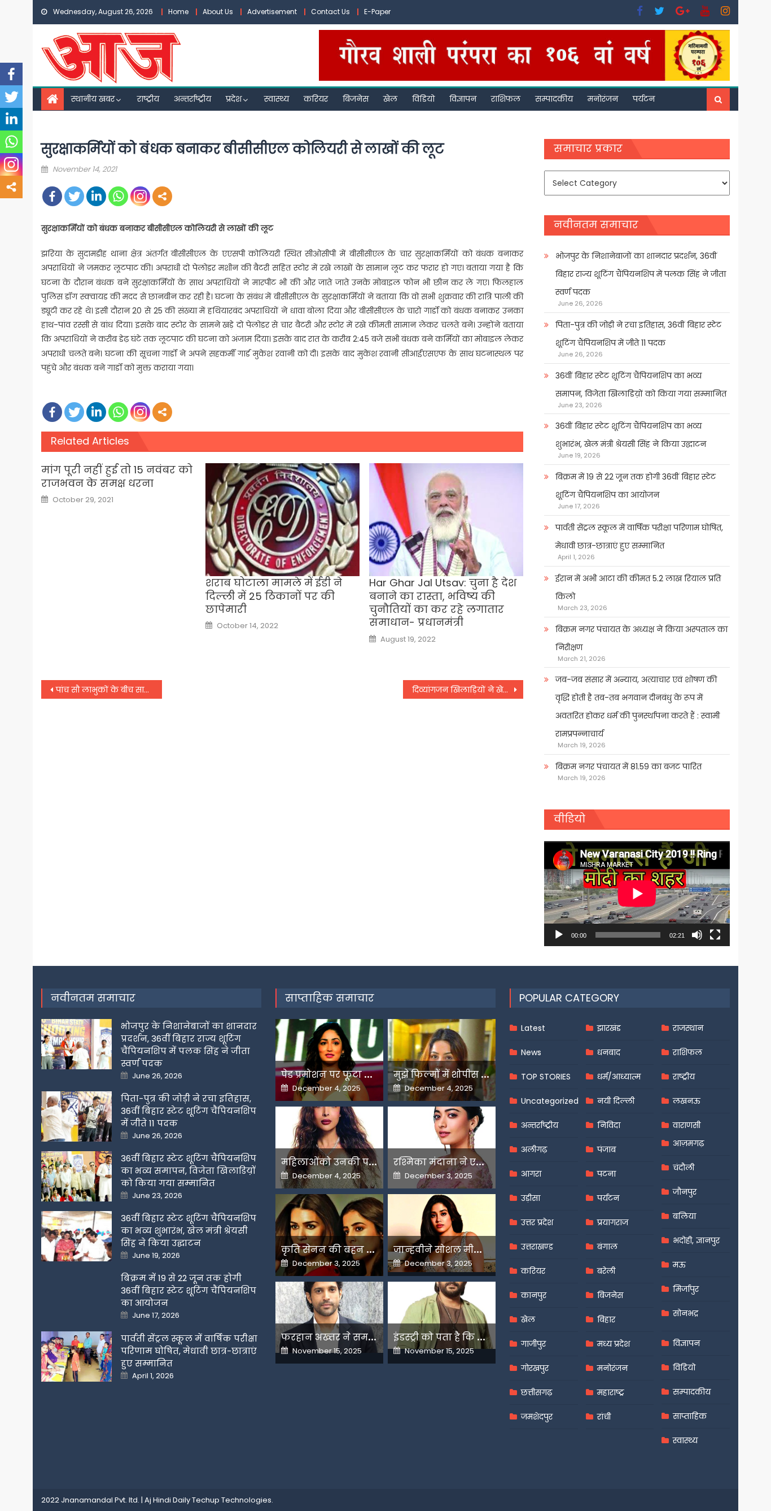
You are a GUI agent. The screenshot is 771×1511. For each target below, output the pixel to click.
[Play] (558, 934)
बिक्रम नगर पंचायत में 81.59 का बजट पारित (628, 766)
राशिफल (505, 98)
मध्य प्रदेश (613, 1343)
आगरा (531, 1173)
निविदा (608, 1125)
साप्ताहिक (690, 1416)
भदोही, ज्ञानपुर (696, 1240)
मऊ (679, 1264)
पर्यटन (644, 98)
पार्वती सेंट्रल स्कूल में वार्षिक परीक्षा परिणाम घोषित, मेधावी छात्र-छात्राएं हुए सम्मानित (639, 536)
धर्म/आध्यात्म (619, 1076)
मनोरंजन (603, 98)
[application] (637, 893)
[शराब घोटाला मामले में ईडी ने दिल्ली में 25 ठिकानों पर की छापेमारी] (282, 519)
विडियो (423, 98)
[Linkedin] (96, 196)
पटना (606, 1173)
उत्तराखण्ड (537, 1246)
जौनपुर (684, 1192)
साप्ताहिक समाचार (329, 998)
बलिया (684, 1216)
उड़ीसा (530, 1198)
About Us (218, 11)
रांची (604, 1416)
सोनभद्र (685, 1313)
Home (178, 11)
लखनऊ (686, 1101)
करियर (316, 98)
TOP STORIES (546, 1076)
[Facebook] (52, 196)
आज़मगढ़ (688, 1143)
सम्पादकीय (554, 98)
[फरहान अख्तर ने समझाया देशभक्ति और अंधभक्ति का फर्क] (329, 1317)
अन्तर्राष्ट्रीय (192, 98)
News (531, 1052)
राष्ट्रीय (148, 98)
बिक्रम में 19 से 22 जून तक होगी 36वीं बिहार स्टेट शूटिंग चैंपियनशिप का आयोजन (635, 485)
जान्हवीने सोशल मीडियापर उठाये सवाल (475, 1249)
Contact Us (330, 11)
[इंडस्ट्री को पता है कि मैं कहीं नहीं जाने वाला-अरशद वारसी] (442, 1315)
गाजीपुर (533, 1343)
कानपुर (533, 1295)
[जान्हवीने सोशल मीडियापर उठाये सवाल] (442, 1233)
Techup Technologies (231, 1500)
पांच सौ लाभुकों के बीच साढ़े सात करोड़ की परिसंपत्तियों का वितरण (109, 689)
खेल (390, 98)
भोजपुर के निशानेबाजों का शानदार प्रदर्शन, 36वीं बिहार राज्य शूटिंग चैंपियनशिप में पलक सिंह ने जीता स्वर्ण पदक (640, 274)
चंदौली (683, 1167)
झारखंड (609, 1028)
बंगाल (607, 1246)
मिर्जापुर (686, 1289)
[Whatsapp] (118, 196)
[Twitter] (74, 196)
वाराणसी (686, 1125)
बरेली (606, 1271)
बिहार (606, 1319)
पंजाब (606, 1149)
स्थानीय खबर (93, 98)
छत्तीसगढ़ (536, 1392)
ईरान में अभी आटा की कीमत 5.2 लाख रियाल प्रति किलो (638, 587)
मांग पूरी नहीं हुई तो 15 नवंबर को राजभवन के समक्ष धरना (116, 476)
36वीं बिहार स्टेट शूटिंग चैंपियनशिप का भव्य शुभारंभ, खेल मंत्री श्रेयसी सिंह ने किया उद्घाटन (630, 435)
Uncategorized (550, 1101)
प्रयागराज (612, 1222)
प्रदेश (234, 98)
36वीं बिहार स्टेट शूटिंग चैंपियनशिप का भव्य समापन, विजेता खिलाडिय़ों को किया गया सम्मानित (640, 384)
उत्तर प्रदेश (537, 1222)
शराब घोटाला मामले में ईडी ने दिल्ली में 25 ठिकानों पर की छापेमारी (273, 596)
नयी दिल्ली (615, 1101)
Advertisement (272, 11)
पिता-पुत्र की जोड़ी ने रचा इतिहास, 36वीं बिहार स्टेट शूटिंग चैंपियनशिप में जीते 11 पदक (638, 334)
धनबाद (608, 1052)
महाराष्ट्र (610, 1392)
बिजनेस (356, 98)
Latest (533, 1028)
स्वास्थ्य (276, 98)
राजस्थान (688, 1028)
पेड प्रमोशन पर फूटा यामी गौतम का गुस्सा (367, 1074)
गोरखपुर (535, 1368)
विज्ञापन (462, 98)
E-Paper (377, 11)
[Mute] (697, 934)
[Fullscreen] (715, 934)
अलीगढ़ (534, 1149)
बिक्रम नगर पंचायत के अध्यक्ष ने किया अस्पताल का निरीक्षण (641, 638)
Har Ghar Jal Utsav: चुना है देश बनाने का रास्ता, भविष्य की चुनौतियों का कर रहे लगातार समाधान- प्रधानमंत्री (442, 602)
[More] (162, 196)
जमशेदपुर (537, 1416)
